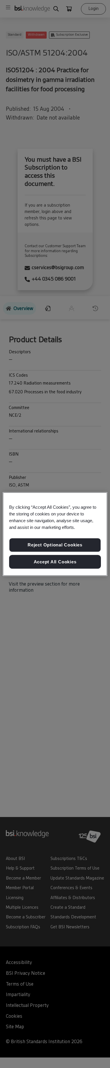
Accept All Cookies (55, 561)
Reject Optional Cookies (55, 544)
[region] (55, 534)
